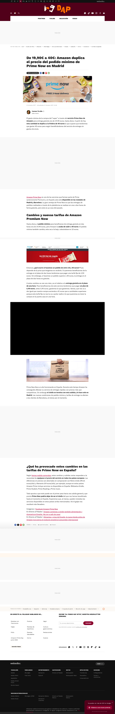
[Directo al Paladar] (57, 9)
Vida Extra (28, 675)
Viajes (13, 627)
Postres (29, 621)
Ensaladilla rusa (27, 609)
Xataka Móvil (14, 675)
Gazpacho (36, 609)
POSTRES (41, 18)
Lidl (23, 46)
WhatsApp (85, 13)
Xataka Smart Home (15, 681)
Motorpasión (69, 672)
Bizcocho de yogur (81, 609)
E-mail (104, 13)
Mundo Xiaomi (15, 685)
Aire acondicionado (57, 46)
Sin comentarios (33, 73)
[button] (38, 111)
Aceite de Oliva (30, 46)
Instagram (96, 13)
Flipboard (46, 73)
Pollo (12, 632)
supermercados (43, 524)
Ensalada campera (55, 609)
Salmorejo (44, 609)
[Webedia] (15, 663)
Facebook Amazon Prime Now (46, 509)
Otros (34, 524)
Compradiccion (84, 678)
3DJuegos (27, 672)
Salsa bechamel (92, 609)
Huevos (45, 638)
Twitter (43, 73)
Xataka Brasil (14, 698)
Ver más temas (16, 646)
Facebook (100, 13)
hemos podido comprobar (41, 475)
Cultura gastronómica (47, 628)
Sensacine (41, 672)
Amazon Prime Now (34, 197)
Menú (11, 13)
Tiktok (88, 13)
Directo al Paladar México (57, 696)
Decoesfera (83, 675)
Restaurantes (47, 632)
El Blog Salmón (98, 672)
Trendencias (83, 672)
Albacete (39, 46)
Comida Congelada (96, 46)
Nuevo (15, 13)
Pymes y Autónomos (97, 676)
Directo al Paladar (57, 672)
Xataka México (15, 696)
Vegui (45, 621)
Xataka (13, 672)
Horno (79, 46)
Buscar (18, 13)
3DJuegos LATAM (29, 696)
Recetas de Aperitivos (30, 628)
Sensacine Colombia (41, 699)
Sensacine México (43, 696)
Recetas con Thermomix (15, 622)
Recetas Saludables (30, 633)
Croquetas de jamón (67, 609)
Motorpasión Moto (71, 675)
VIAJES (52, 18)
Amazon (53, 524)
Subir (99, 663)
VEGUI (74, 18)
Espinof (40, 675)
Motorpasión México (69, 696)
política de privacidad (81, 627)
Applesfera (14, 678)
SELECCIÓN (63, 18)
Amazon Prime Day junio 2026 (17, 639)
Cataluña (73, 46)
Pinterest (88, 647)
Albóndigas (47, 46)
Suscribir (88, 623)
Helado (66, 46)
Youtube (92, 13)
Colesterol (86, 46)
